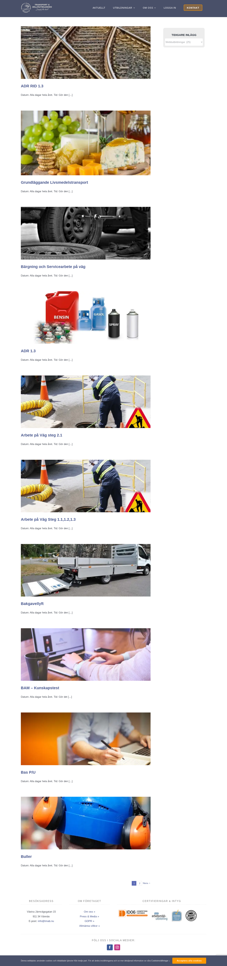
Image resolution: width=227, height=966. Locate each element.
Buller (26, 856)
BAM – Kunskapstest (40, 688)
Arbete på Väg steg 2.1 (41, 435)
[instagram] (117, 947)
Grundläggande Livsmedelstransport (54, 182)
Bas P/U (28, 772)
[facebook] (110, 947)
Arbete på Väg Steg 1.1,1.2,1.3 (48, 519)
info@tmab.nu (46, 921)
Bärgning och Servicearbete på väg (53, 266)
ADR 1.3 (28, 351)
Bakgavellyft (32, 603)
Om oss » (89, 911)
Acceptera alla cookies (189, 961)
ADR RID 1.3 (32, 86)
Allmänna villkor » (89, 925)
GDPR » (89, 921)
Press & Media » (89, 916)
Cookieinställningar (160, 961)
